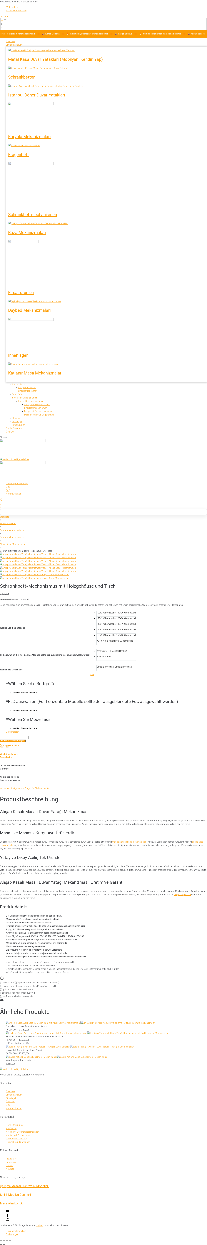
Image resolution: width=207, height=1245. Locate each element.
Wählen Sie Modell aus (11, 669)
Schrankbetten (21, 77)
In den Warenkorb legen (13, 741)
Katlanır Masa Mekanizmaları (35, 373)
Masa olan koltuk (11, 1203)
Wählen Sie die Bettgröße (12, 628)
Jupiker (39, 1225)
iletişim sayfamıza (182, 894)
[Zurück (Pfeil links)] (1, 1244)
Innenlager (18, 355)
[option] (116, 614)
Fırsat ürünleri (21, 292)
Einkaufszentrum (8, 523)
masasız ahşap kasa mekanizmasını (129, 842)
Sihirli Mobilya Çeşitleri (15, 1195)
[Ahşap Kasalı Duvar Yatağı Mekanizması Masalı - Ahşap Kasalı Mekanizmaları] (38, 554)
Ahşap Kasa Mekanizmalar (12, 544)
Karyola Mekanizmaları (29, 136)
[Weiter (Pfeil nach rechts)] (4, 1244)
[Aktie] (7, 1240)
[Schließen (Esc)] (10, 1240)
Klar (92, 674)
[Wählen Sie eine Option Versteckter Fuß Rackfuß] (25, 710)
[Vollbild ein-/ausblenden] (4, 1240)
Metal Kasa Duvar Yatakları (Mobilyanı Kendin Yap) (55, 59)
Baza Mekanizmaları (27, 232)
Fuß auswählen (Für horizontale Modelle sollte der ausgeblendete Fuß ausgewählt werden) (45, 655)
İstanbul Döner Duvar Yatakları (36, 95)
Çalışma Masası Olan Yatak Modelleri (24, 1186)
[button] (103, 24)
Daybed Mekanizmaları (29, 310)
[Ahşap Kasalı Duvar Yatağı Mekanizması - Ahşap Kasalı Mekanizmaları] (34, 574)
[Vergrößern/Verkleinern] (1, 1240)
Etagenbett (18, 154)
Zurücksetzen (12, 732)
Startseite (4, 517)
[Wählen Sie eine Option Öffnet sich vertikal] (25, 728)
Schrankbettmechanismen (32, 214)
